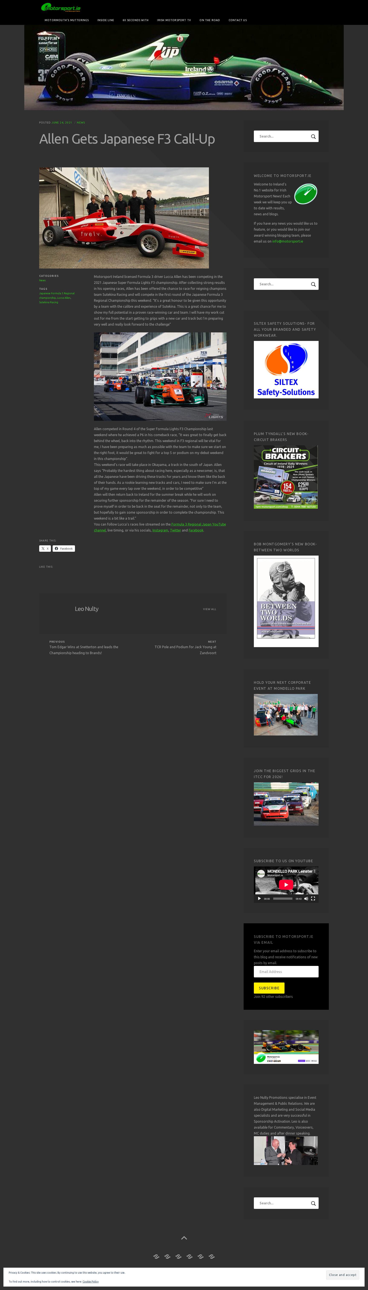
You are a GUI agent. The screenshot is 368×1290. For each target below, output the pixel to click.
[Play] (259, 898)
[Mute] (306, 898)
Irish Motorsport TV (174, 20)
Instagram (160, 530)
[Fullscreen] (313, 898)
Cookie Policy (91, 1281)
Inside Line (106, 20)
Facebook (196, 530)
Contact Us (238, 20)
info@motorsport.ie (287, 241)
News (81, 122)
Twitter (175, 530)
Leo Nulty (86, 608)
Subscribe (269, 988)
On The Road (210, 20)
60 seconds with (136, 20)
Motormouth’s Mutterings (67, 20)
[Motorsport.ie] (184, 67)
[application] (286, 884)
